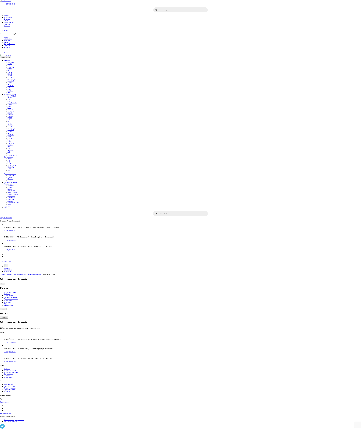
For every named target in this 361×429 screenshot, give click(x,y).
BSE (9, 65)
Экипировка (8, 184)
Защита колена (12, 192)
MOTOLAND (12, 165)
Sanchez (10, 150)
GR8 (9, 121)
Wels (9, 84)
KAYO (10, 64)
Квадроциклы (8, 157)
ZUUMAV (11, 86)
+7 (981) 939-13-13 (10, 230)
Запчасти (7, 206)
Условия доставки (9, 386)
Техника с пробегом (10, 182)
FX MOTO (11, 81)
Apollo (10, 72)
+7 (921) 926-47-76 (10, 250)
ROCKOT (11, 143)
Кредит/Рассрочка (9, 22)
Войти (6, 30)
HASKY (10, 109)
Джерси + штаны (13, 194)
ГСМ (5, 304)
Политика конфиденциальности (14, 420)
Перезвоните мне (5, 261)
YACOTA (11, 77)
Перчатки (11, 199)
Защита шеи (11, 196)
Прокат (6, 15)
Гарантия (7, 24)
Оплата (6, 21)
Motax (9, 136)
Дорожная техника (10, 174)
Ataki (9, 89)
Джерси (10, 201)
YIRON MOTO (12, 155)
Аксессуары (11, 197)
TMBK (10, 69)
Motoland (10, 75)
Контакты (7, 26)
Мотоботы (11, 185)
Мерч (5, 207)
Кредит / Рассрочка (10, 388)
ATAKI (10, 180)
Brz (9, 87)
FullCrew (10, 91)
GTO (9, 123)
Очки (9, 204)
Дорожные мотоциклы (11, 299)
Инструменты (8, 305)
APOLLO (11, 111)
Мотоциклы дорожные (11, 372)
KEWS (10, 74)
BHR (9, 148)
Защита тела (11, 191)
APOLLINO (11, 79)
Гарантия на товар (10, 389)
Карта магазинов (5, 413)
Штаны (10, 187)
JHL (9, 152)
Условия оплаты (9, 384)
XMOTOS (11, 138)
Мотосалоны (8, 17)
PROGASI (11, 62)
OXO (9, 70)
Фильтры (3, 309)
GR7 (9, 119)
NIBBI (10, 118)
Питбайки (7, 60)
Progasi (10, 97)
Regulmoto (11, 67)
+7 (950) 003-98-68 (10, 4)
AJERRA (10, 116)
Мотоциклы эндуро (10, 94)
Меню (2, 284)
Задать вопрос (4, 402)
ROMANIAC (12, 96)
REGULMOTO (12, 103)
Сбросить (4, 317)
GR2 (9, 153)
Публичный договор (10, 421)
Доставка (7, 19)
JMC (9, 92)
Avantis (10, 82)
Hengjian (10, 114)
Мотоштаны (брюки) (14, 202)
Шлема (10, 189)
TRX (9, 108)
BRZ (9, 172)
